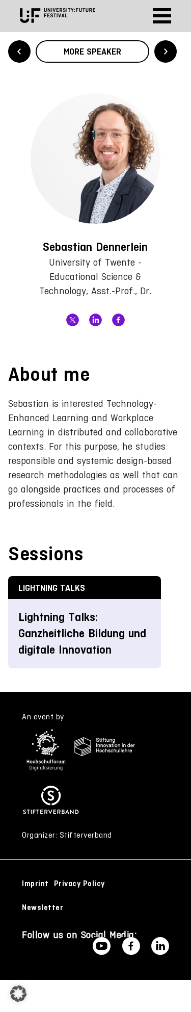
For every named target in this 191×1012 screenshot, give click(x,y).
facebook (118, 320)
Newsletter (42, 907)
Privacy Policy (79, 883)
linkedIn (95, 320)
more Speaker (92, 51)
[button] (18, 993)
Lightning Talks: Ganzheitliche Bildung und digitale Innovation (82, 633)
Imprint (35, 883)
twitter (72, 320)
